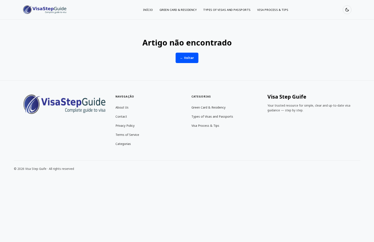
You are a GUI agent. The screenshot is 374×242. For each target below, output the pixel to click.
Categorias (123, 144)
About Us (122, 107)
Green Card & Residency (178, 10)
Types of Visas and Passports (227, 10)
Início (148, 10)
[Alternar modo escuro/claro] (347, 9)
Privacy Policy (125, 125)
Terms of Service (127, 135)
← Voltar (187, 58)
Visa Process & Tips (272, 10)
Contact (121, 116)
